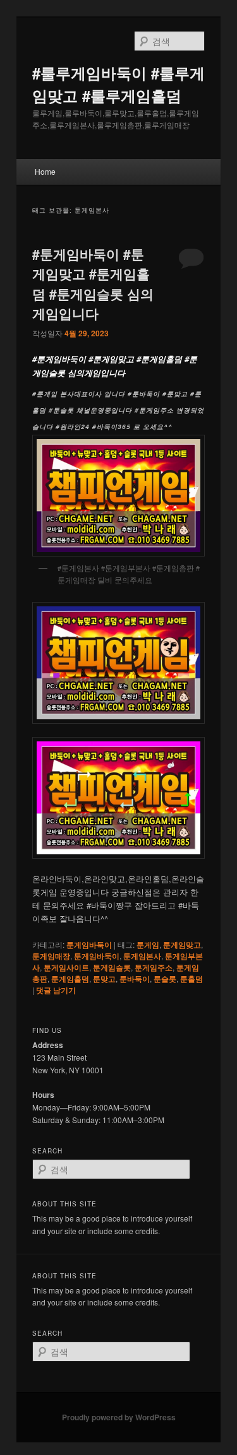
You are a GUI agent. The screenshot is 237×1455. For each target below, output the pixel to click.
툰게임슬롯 (112, 967)
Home (45, 171)
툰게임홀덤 (70, 978)
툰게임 (148, 944)
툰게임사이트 (66, 967)
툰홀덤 (191, 978)
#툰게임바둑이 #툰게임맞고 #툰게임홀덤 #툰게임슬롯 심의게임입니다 (93, 283)
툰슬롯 (165, 978)
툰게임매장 (51, 956)
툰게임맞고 (182, 944)
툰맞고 (104, 978)
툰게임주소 (154, 967)
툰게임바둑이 (89, 944)
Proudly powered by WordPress (119, 1417)
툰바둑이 (134, 978)
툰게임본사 (142, 956)
